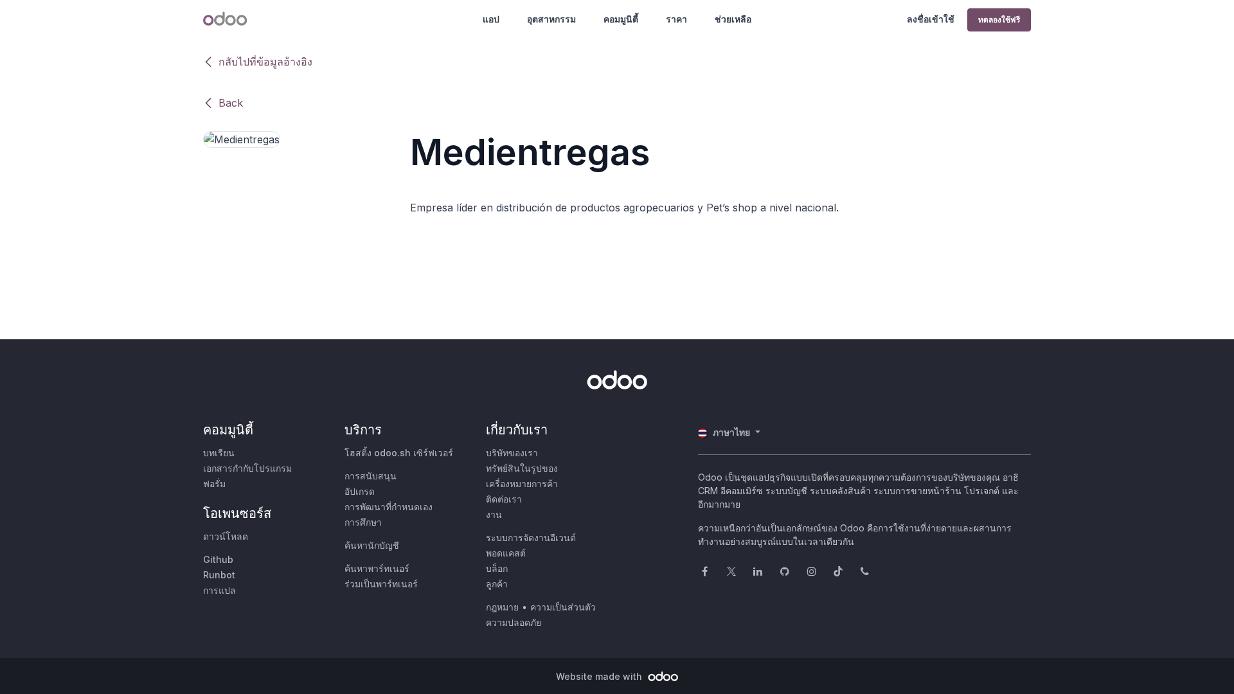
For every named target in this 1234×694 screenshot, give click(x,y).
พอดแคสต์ (506, 552)
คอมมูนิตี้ (621, 18)
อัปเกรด (359, 491)
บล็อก (497, 568)
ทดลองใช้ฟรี (999, 19)
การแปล (219, 590)
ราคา (676, 18)
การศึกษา (363, 522)
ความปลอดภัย (513, 622)
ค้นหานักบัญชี (371, 545)
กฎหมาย (502, 606)
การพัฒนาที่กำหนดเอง (388, 506)
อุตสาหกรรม (551, 18)
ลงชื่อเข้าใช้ (930, 18)
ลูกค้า (497, 583)
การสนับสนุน (370, 475)
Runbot (219, 574)
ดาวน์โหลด (225, 536)
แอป (491, 18)
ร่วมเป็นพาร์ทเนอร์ (381, 583)
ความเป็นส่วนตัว (563, 606)
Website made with (600, 676)
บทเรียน (219, 452)
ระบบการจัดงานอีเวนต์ (531, 537)
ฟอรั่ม (214, 483)
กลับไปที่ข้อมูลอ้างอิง (265, 61)
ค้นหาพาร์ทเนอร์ (376, 568)
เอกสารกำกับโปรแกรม (247, 468)
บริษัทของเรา (512, 452)
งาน (494, 514)
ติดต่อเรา (504, 499)
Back (231, 102)
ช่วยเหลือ (733, 18)
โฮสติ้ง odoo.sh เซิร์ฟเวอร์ (398, 452)
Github (218, 559)
